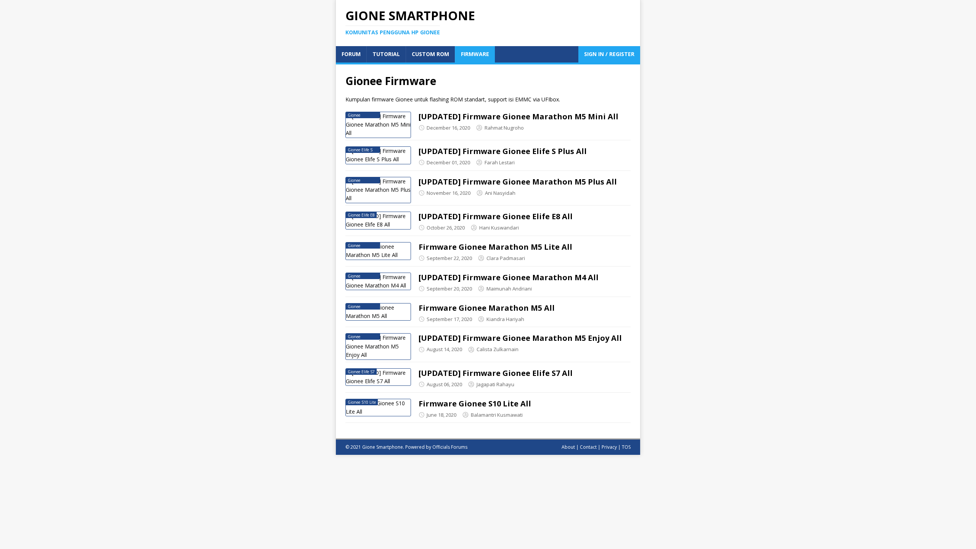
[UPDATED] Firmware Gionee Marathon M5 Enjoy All (520, 338)
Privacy (609, 447)
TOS (626, 447)
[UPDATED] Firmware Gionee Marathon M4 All (509, 277)
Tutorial (386, 54)
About (568, 447)
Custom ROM (430, 54)
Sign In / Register (609, 54)
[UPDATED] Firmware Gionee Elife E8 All (496, 216)
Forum (351, 54)
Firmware (475, 54)
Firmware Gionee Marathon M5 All (487, 308)
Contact (588, 447)
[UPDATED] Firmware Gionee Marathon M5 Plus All (518, 182)
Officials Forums (449, 447)
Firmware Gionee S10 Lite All (475, 403)
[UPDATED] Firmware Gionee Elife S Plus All (503, 151)
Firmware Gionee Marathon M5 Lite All (495, 247)
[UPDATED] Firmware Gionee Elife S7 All (496, 373)
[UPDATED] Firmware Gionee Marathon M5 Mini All (518, 116)
